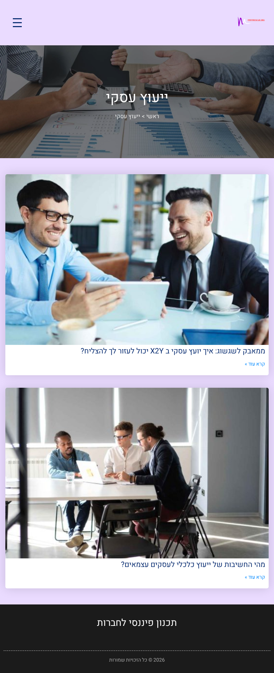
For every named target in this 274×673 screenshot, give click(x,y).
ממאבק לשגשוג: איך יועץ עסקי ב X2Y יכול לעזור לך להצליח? (173, 351)
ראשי (152, 116)
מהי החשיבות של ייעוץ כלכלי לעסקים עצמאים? (193, 564)
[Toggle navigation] (17, 22)
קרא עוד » (255, 364)
